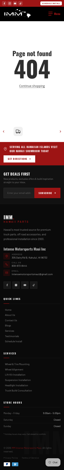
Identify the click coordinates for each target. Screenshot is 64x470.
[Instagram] (16, 285)
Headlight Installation (16, 385)
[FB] (4, 3)
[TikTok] (33, 285)
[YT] (15, 3)
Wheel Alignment (14, 369)
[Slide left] (3, 131)
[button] (54, 13)
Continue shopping (32, 86)
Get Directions (17, 159)
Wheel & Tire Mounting (17, 364)
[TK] (20, 3)
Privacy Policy (11, 457)
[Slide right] (60, 131)
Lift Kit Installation (15, 374)
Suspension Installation (18, 379)
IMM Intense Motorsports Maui (26, 447)
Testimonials (12, 336)
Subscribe (45, 193)
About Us (10, 314)
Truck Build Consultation (18, 390)
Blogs (8, 325)
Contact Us (11, 320)
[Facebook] (7, 285)
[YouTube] (24, 285)
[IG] (9, 3)
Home (8, 309)
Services (9, 330)
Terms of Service (30, 457)
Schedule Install (51, 3)
